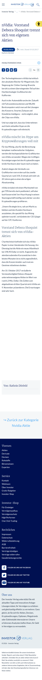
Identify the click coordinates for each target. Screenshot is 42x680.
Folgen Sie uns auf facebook (19, 567)
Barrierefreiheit (8, 548)
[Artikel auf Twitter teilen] (7, 70)
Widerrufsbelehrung (10, 541)
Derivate (5, 453)
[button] (38, 24)
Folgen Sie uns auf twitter (19, 575)
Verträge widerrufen (11, 554)
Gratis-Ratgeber (9, 490)
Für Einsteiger (8, 507)
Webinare (6, 484)
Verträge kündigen (10, 551)
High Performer (8, 517)
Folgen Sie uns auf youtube (19, 582)
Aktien (4, 450)
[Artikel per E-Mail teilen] (11, 70)
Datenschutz (7, 537)
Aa (34, 70)
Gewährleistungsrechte (12, 558)
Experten (6, 467)
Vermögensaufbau (10, 511)
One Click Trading (9, 521)
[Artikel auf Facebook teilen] (3, 70)
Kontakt (5, 480)
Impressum (6, 534)
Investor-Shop (8, 494)
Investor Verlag (8, 12)
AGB (4, 544)
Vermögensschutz (9, 514)
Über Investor (8, 487)
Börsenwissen (8, 464)
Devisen (5, 457)
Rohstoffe (6, 460)
